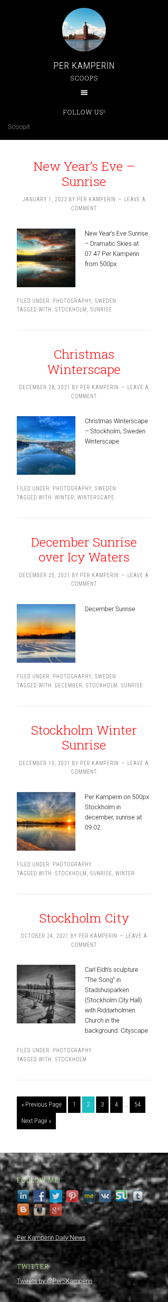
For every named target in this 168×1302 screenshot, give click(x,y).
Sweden (105, 301)
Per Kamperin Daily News (51, 1237)
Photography (72, 301)
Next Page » (36, 1121)
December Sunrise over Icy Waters (84, 549)
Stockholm (71, 309)
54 (137, 1104)
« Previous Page (41, 1104)
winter (64, 497)
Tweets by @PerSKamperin (54, 1281)
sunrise (101, 309)
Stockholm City (84, 917)
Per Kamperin (84, 65)
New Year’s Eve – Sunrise (84, 173)
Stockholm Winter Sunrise (84, 737)
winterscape (95, 497)
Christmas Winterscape (84, 361)
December (68, 685)
